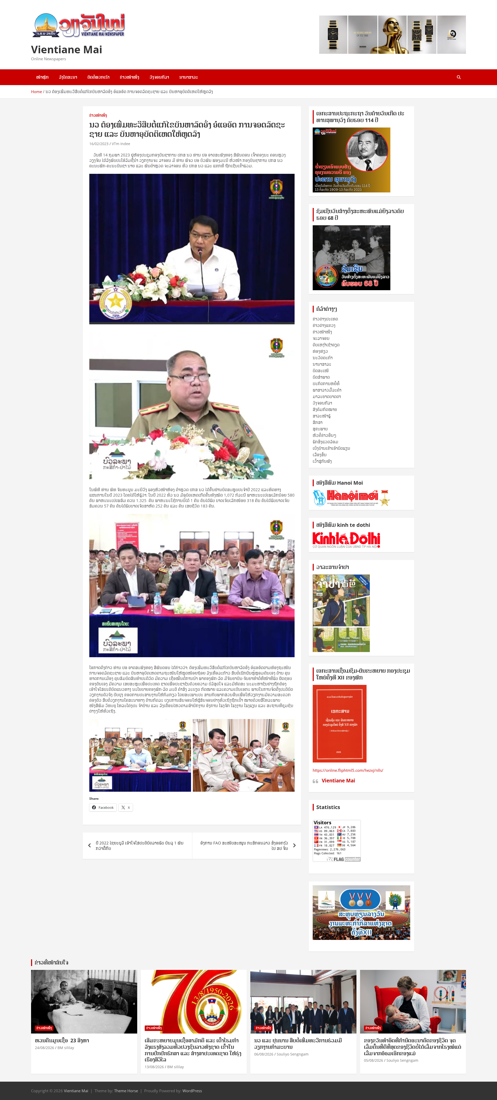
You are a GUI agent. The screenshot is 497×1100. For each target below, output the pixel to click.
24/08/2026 (44, 1047)
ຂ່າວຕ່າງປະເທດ (325, 318)
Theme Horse (126, 1090)
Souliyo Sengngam (293, 1054)
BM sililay (65, 1047)
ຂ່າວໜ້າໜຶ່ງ (129, 77)
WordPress (192, 1090)
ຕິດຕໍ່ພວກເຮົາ (98, 77)
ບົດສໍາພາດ (321, 377)
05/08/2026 (373, 1060)
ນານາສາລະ (188, 77)
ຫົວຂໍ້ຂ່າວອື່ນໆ (324, 435)
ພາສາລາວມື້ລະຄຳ (327, 390)
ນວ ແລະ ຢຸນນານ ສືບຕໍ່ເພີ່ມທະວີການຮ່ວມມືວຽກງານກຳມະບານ (298, 1043)
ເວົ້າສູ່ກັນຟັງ (322, 461)
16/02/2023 (98, 143)
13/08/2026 (154, 1066)
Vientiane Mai (66, 49)
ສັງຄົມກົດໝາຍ (325, 409)
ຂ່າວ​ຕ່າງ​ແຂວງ (324, 325)
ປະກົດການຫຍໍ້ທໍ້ (326, 383)
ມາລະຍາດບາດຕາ (327, 396)
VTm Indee (121, 143)
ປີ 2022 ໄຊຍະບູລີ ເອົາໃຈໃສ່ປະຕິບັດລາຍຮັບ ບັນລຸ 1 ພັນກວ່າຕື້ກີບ (140, 845)
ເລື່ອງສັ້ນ (320, 454)
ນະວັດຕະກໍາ (323, 357)
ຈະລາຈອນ (321, 338)
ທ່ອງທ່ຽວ (320, 351)
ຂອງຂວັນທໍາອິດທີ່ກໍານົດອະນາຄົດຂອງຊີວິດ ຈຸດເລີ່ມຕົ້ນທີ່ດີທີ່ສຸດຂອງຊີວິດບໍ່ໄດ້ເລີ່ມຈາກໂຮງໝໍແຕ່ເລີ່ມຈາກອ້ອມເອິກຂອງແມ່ (412, 1047)
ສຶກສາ (318, 422)
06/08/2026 (263, 1054)
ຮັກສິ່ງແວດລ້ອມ (325, 441)
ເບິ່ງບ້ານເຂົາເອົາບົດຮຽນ (331, 448)
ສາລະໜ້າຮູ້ (322, 415)
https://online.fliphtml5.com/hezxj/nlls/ (348, 770)
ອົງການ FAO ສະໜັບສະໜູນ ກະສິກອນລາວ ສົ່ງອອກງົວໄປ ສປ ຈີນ (244, 845)
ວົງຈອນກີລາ (159, 77)
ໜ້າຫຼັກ (42, 77)
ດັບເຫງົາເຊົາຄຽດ (326, 344)
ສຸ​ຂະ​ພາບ (320, 428)
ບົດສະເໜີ (321, 370)
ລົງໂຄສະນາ (68, 77)
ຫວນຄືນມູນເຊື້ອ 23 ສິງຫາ (62, 1040)
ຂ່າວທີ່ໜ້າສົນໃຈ (51, 962)
